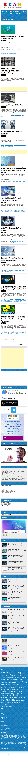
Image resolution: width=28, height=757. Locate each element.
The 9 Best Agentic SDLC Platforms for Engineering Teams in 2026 (16, 580)
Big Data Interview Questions (6, 485)
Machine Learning (11, 52)
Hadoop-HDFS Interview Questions (7, 486)
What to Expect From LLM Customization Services (11, 470)
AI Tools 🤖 (17, 11)
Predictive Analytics (12, 53)
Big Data (22, 11)
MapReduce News (18, 52)
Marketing (21, 689)
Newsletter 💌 (10, 16)
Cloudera (7, 145)
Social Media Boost (4, 725)
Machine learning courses (6, 503)
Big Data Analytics (9, 675)
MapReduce (14, 689)
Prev (6, 339)
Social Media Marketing (5, 702)
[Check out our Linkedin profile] (12, 19)
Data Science (4, 14)
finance (10, 684)
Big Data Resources (5, 718)
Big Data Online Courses (5, 505)
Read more (6, 748)
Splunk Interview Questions (6, 492)
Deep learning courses (5, 502)
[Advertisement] (14, 89)
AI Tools (21, 16)
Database (4, 682)
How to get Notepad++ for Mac (12, 105)
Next (22, 339)
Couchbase (11, 145)
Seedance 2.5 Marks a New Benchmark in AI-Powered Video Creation (16, 616)
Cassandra (18, 143)
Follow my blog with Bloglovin (6, 706)
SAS (20, 301)
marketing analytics (9, 691)
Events (2, 722)
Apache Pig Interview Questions (7, 493)
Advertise (4, 16)
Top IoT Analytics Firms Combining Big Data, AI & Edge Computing (16, 658)
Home (3, 11)
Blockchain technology (16, 677)
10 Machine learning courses (6, 508)
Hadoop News (16, 145)
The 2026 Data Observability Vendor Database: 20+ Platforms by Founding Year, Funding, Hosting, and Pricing (17, 593)
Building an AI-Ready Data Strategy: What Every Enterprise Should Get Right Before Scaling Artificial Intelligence (13, 479)
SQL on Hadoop (13, 702)
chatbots (3, 679)
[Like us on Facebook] (7, 19)
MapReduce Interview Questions (7, 496)
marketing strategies (10, 693)
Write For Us (3, 729)
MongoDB (10, 695)
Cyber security (19, 681)
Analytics (12, 115)
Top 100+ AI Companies (5, 728)
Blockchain (19, 270)
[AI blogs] (14, 462)
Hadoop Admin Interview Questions (7, 489)
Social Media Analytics (19, 700)
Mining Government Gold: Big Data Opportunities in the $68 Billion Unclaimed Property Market (16, 568)
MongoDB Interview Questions (7, 490)
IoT (17, 687)
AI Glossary (3, 713)
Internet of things (4, 52)
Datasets (16, 16)
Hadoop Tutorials (18, 332)
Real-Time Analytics (13, 698)
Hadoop (11, 14)
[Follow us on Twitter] (9, 19)
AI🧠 (10, 11)
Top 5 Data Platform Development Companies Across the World (15, 646)
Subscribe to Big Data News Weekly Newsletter (10, 726)
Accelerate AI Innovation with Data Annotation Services (15, 640)
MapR (8, 689)
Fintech (14, 684)
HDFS (12, 687)
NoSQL (16, 695)
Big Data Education (4, 716)
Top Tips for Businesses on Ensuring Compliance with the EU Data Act (15, 562)
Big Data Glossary (19, 14)
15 (18, 339)
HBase (11, 211)
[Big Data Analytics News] (14, 8)
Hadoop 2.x (4, 686)
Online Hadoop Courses (5, 504)
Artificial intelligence (14, 672)
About (7, 11)
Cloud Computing (18, 115)
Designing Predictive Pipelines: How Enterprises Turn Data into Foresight (15, 544)
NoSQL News (5, 53)
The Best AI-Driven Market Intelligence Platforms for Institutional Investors (15, 598)
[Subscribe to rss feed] (4, 19)
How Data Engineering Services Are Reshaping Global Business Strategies (16, 556)
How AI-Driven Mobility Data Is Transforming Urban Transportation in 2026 (17, 550)
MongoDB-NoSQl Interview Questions (8, 491)
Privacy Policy (3, 724)
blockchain (9, 677)
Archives (2, 514)
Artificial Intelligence (14, 49)
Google (6, 242)
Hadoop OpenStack (17, 686)
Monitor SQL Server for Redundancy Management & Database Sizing (11, 71)
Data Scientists (19, 682)
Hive (18, 300)
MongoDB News (4, 182)
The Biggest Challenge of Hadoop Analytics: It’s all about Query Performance (13, 319)
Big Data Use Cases (5, 720)
